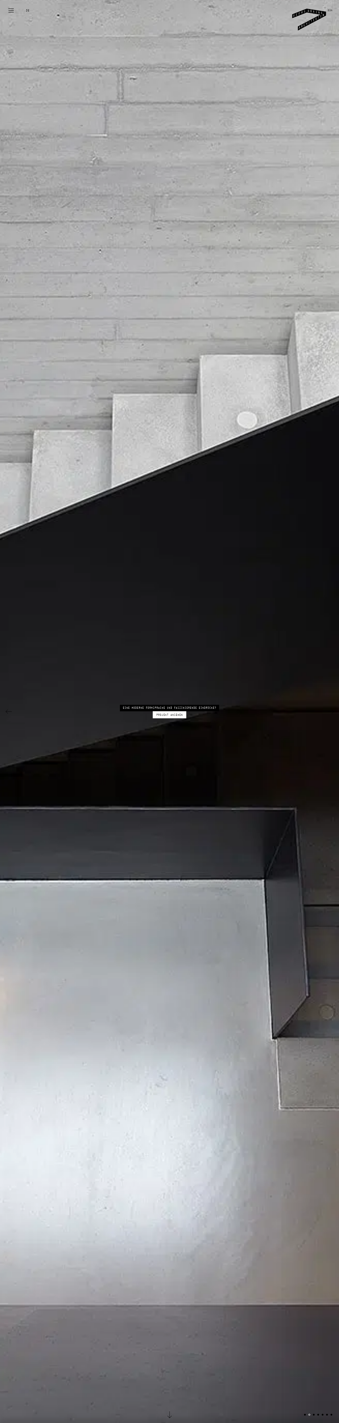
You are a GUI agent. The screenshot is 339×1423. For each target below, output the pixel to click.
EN (27, 14)
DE (27, 10)
